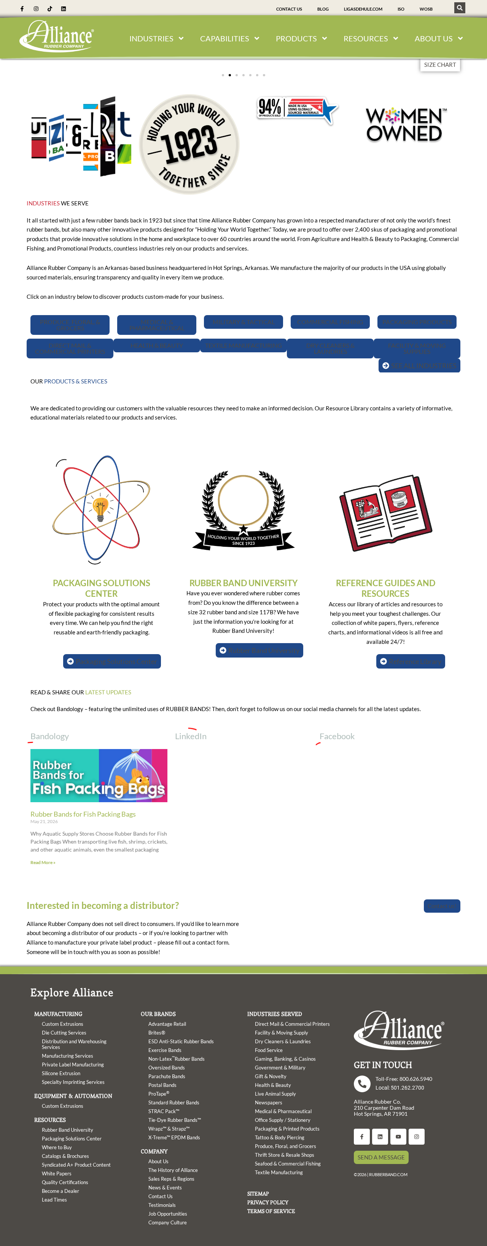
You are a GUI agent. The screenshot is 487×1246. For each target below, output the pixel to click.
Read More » (43, 862)
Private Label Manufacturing (73, 1064)
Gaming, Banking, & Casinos (285, 1059)
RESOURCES (366, 38)
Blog (323, 8)
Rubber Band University (67, 1130)
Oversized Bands (166, 1068)
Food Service (269, 1050)
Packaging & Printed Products (287, 1129)
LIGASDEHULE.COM (363, 8)
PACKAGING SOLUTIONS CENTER (101, 588)
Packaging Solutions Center (72, 1139)
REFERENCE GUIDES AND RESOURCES (385, 588)
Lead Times (54, 1200)
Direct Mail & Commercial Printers (292, 1024)
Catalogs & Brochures (65, 1156)
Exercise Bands (164, 1050)
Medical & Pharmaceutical (283, 1111)
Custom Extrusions (62, 1024)
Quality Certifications (65, 1182)
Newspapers (268, 1102)
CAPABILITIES (224, 38)
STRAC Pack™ (163, 1111)
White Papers (57, 1173)
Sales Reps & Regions (171, 1179)
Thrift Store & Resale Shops (284, 1155)
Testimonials (162, 1205)
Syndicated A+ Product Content (76, 1165)
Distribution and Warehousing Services (74, 1044)
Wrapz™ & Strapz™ (168, 1129)
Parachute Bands (166, 1076)
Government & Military (280, 1068)
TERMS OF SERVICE (271, 1211)
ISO (401, 8)
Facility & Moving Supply (281, 1033)
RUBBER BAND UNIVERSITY (243, 583)
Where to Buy (57, 1147)
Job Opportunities (167, 1214)
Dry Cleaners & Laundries (283, 1041)
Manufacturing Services (67, 1056)
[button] (223, 75)
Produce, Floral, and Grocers (285, 1146)
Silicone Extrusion (61, 1073)
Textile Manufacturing (279, 1172)
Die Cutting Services (64, 1033)
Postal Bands (162, 1085)
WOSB (426, 8)
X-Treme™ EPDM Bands (174, 1137)
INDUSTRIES (151, 38)
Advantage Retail (167, 1024)
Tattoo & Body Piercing (279, 1137)
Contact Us (289, 8)
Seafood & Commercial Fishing (288, 1164)
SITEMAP (258, 1193)
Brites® (156, 1033)
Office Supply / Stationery (282, 1120)
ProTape (158, 1093)
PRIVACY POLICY (267, 1202)
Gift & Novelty (270, 1076)
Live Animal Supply (275, 1094)
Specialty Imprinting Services (73, 1082)
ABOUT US (434, 38)
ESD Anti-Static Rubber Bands (181, 1041)
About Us (158, 1161)
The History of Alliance (173, 1170)
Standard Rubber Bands (173, 1102)
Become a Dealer (60, 1191)
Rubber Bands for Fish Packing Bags (83, 814)
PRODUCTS (296, 38)
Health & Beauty (273, 1085)
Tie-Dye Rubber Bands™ (174, 1120)
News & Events (165, 1187)
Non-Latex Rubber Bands (176, 1058)
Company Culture (167, 1222)
